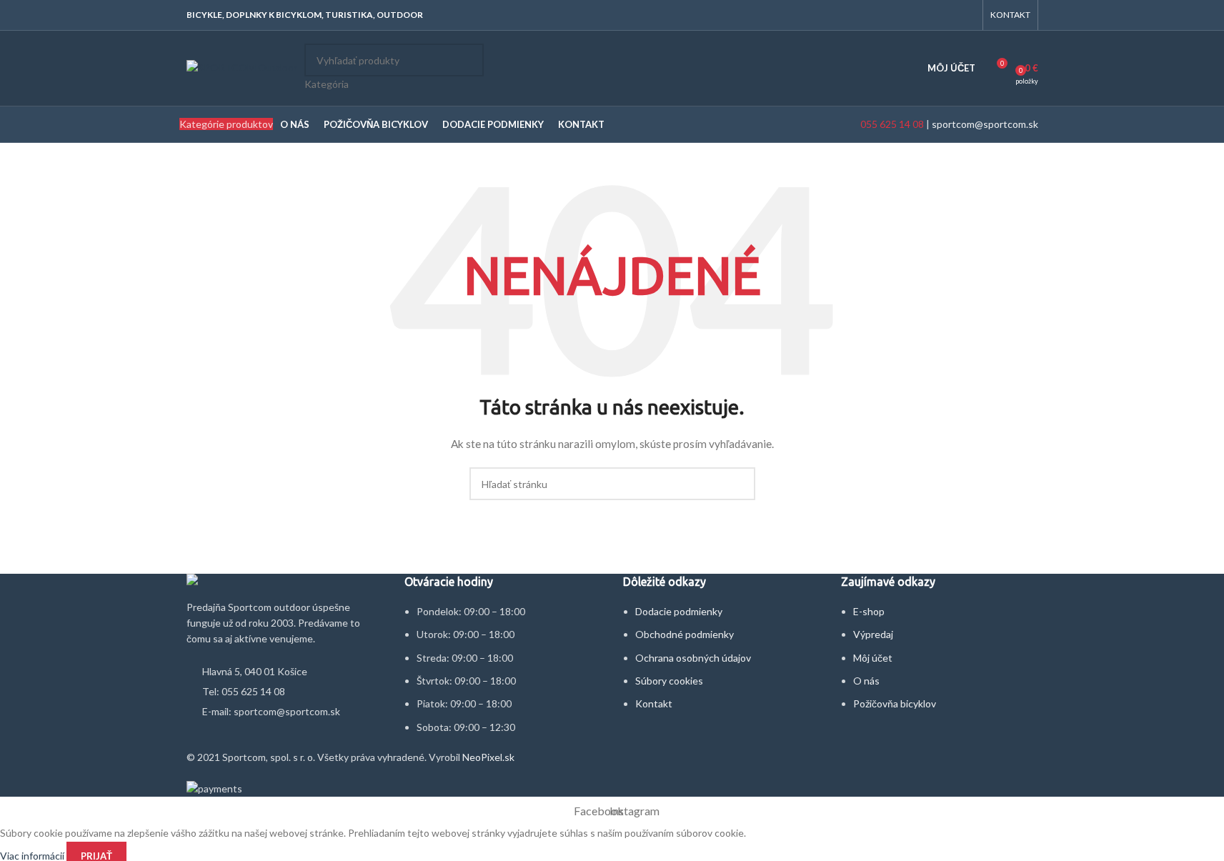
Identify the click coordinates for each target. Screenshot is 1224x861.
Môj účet (872, 658)
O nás (866, 681)
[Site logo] (241, 67)
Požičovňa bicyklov (894, 703)
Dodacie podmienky (678, 611)
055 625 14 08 (891, 124)
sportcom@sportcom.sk (985, 124)
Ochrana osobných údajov (693, 658)
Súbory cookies (669, 681)
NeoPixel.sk (488, 757)
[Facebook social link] (948, 15)
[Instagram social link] (966, 15)
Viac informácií (33, 855)
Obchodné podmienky (684, 634)
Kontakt (653, 703)
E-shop (869, 611)
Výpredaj (873, 634)
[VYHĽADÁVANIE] (467, 68)
